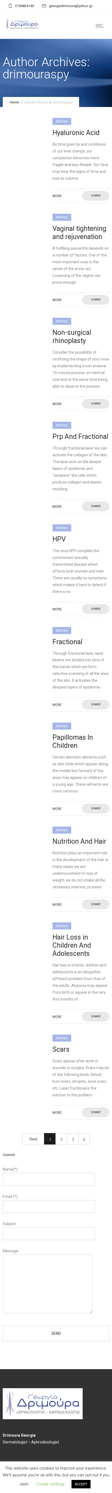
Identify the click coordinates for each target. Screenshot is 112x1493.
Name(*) (10, 1169)
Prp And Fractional (80, 436)
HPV (59, 539)
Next (33, 1139)
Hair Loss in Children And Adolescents (71, 945)
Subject (9, 1224)
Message (10, 1251)
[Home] (21, 29)
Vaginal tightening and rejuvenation (79, 233)
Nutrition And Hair (79, 841)
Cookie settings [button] (50, 1484)
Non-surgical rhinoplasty (71, 337)
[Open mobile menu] (101, 25)
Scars (61, 1049)
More (57, 196)
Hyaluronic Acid (75, 133)
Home (14, 102)
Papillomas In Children (72, 741)
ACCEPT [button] (81, 1484)
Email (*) (10, 1196)
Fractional (67, 642)
